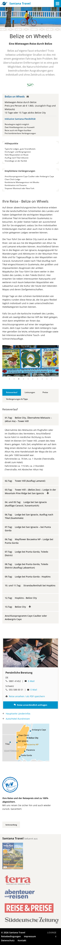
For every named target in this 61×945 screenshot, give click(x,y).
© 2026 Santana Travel (13, 932)
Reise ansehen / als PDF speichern (27, 696)
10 (51, 378)
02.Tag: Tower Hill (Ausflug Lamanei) (26, 480)
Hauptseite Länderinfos (18, 713)
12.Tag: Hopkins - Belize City (22, 597)
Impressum (30, 936)
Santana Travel (20, 3)
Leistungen (30, 392)
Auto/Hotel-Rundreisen (18, 718)
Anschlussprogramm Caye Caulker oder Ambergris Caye (26, 617)
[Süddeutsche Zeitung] (32, 922)
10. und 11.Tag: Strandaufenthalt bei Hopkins (30, 587)
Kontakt (22, 940)
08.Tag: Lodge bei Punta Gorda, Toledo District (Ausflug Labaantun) (26, 566)
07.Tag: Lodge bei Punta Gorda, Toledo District (26, 553)
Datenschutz (8, 940)
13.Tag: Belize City (16, 606)
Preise (45, 392)
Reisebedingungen (11, 936)
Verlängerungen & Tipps (17, 399)
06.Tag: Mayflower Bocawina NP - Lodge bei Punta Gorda (29, 541)
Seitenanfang (11, 825)
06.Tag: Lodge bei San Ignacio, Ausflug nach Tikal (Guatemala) (29, 516)
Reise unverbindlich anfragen (30, 705)
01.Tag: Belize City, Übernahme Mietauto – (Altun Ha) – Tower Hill (28, 419)
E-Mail (31, 681)
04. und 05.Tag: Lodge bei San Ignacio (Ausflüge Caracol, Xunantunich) (26, 504)
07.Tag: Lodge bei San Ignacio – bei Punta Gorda (28, 529)
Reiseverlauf (11, 392)
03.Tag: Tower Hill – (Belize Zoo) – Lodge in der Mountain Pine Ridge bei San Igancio (30, 491)
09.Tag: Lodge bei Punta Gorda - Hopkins (28, 576)
